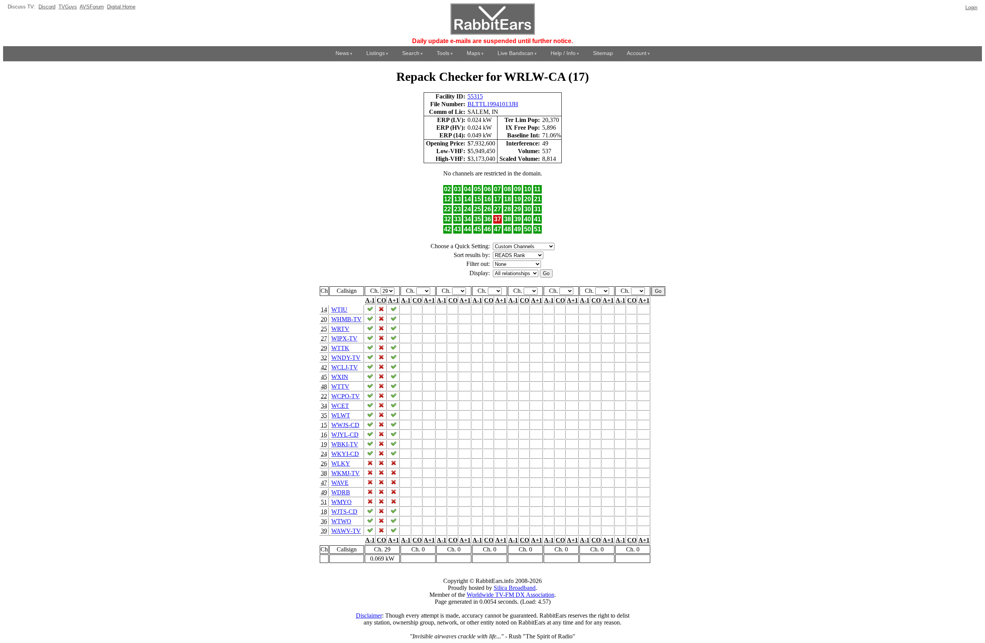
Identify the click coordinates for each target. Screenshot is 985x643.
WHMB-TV (346, 319)
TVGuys (67, 7)
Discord (46, 7)
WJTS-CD (344, 511)
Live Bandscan (515, 53)
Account (636, 53)
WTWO (341, 521)
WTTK (340, 348)
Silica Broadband (515, 588)
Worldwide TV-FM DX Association (510, 594)
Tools (443, 53)
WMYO (341, 502)
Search (410, 53)
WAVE (340, 482)
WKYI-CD (345, 454)
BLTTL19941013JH (492, 104)
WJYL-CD (345, 434)
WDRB (340, 492)
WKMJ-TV (345, 473)
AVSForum (92, 7)
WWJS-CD (345, 425)
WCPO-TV (345, 396)
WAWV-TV (346, 531)
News (342, 53)
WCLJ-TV (344, 367)
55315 (475, 96)
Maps (473, 53)
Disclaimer (369, 615)
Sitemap (603, 53)
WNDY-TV (346, 357)
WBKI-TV (344, 444)
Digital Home (121, 7)
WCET (340, 406)
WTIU (339, 309)
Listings (375, 53)
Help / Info (563, 53)
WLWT (340, 415)
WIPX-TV (344, 338)
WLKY (340, 463)
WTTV (340, 386)
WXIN (339, 377)
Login (971, 7)
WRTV (340, 329)
